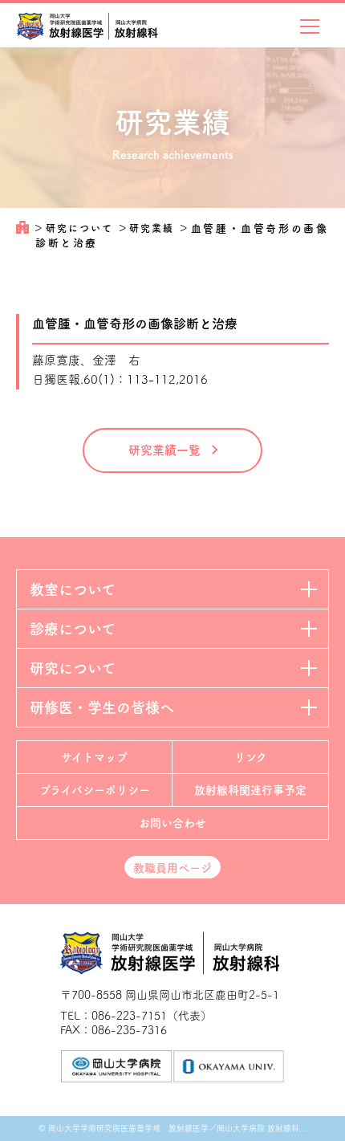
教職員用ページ (172, 868)
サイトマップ (94, 757)
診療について (73, 628)
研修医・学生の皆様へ (102, 707)
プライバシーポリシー (94, 790)
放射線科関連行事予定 (250, 790)
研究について (81, 228)
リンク (250, 757)
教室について (73, 589)
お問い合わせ (172, 823)
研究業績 (153, 228)
